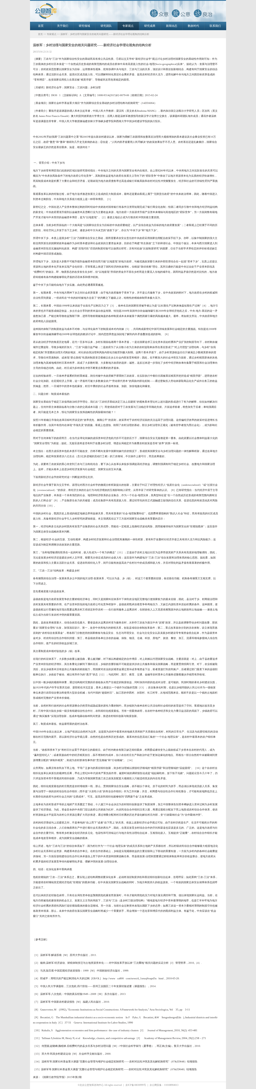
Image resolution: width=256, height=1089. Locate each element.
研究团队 (106, 25)
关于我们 (62, 25)
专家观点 (128, 25)
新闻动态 (171, 25)
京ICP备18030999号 (135, 1085)
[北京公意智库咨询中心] (128, 21)
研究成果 (149, 25)
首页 (41, 25)
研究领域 (84, 25)
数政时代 (193, 25)
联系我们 (215, 25)
